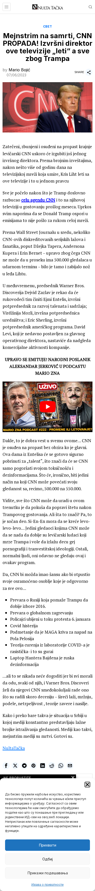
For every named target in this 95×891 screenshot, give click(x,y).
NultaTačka (14, 748)
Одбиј (47, 859)
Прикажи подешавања (47, 873)
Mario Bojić (19, 69)
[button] (87, 784)
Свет (47, 26)
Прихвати (47, 845)
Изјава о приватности (47, 884)
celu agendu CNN (38, 200)
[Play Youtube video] (47, 407)
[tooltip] (6, 765)
